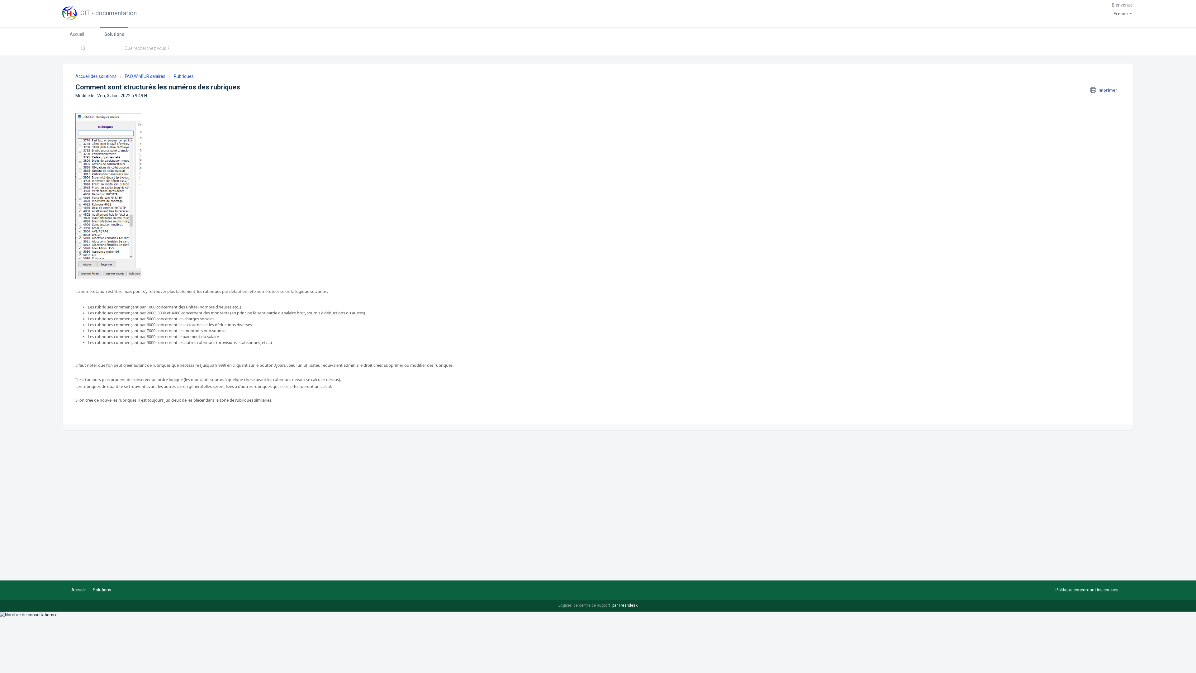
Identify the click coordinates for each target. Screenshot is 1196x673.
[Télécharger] (586, 261)
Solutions (114, 34)
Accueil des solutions (96, 76)
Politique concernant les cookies (1087, 589)
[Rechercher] (83, 48)
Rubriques (184, 76)
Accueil (77, 34)
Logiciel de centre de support (584, 605)
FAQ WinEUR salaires (145, 76)
